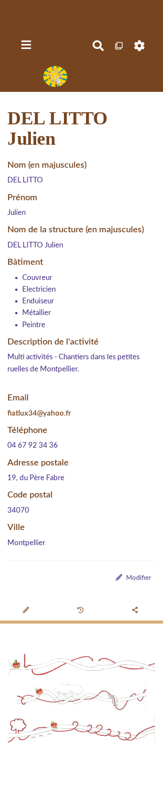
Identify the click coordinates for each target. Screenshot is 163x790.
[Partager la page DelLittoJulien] (136, 611)
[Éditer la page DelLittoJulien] (27, 611)
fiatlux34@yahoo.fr (39, 413)
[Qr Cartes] (119, 45)
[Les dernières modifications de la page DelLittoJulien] (82, 611)
